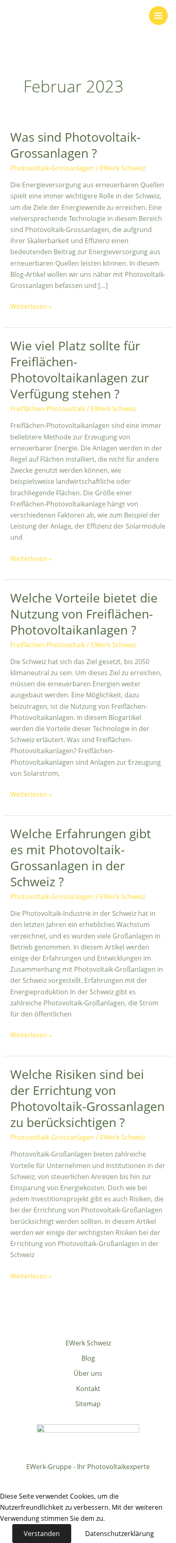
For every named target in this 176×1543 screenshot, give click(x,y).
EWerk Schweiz (88, 1343)
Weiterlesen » (31, 306)
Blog (88, 1358)
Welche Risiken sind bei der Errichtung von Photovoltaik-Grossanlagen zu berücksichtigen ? (87, 1098)
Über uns (88, 1373)
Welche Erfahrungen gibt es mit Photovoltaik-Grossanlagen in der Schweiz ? (80, 857)
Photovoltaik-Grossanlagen (52, 167)
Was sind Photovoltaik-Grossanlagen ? (75, 145)
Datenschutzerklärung (119, 1533)
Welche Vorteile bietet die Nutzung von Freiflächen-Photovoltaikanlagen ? (84, 613)
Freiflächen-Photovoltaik (47, 408)
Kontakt (88, 1388)
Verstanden (42, 1533)
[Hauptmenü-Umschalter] (158, 15)
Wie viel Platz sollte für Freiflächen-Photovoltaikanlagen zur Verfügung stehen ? (79, 369)
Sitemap (88, 1403)
